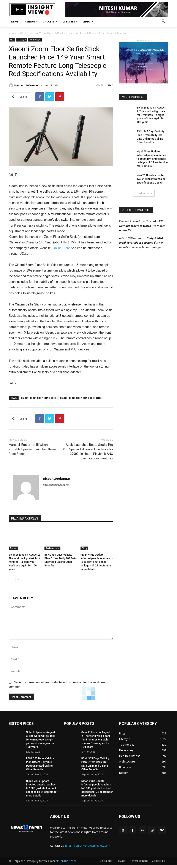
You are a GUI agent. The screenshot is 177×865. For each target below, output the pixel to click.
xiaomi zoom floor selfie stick (38, 397)
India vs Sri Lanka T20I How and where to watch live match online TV (142, 225)
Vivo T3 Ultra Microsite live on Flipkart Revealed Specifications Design (151, 179)
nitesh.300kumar (27, 85)
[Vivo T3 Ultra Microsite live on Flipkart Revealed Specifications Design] (126, 179)
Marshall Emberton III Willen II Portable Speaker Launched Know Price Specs (32, 449)
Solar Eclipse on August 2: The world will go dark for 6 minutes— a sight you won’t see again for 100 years (25, 562)
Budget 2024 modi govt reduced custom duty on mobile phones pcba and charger (141, 242)
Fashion (29, 21)
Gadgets (49, 21)
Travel (13, 548)
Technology (34, 39)
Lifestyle (69, 21)
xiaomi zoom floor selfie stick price (81, 397)
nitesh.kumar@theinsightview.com (87, 845)
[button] (163, 22)
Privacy (121, 861)
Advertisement (139, 861)
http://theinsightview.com (56, 484)
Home (12, 33)
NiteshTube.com (66, 861)
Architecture (52, 548)
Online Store (61, 248)
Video (86, 21)
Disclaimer (106, 861)
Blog (23, 33)
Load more (142, 193)
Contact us (158, 861)
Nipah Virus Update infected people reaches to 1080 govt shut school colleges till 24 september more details (97, 562)
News (14, 21)
